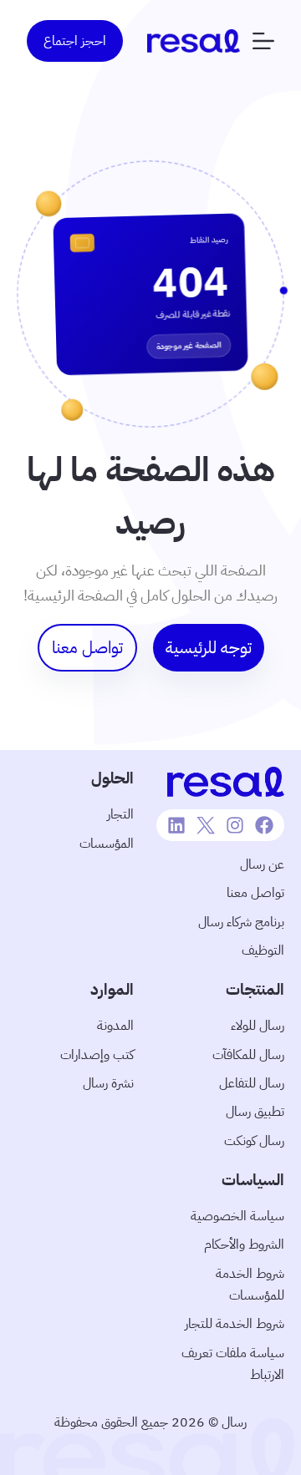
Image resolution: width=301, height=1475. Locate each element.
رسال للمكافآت (248, 1055)
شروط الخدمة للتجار (234, 1324)
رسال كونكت (254, 1141)
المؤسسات (106, 844)
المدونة (115, 1026)
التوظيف (263, 950)
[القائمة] (263, 41)
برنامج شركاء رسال (241, 922)
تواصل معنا (255, 893)
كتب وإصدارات (97, 1055)
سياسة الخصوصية (237, 1216)
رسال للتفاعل (251, 1083)
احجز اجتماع (74, 41)
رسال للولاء (257, 1026)
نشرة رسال (108, 1083)
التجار (120, 814)
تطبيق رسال (255, 1112)
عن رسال (262, 864)
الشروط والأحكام (244, 1244)
